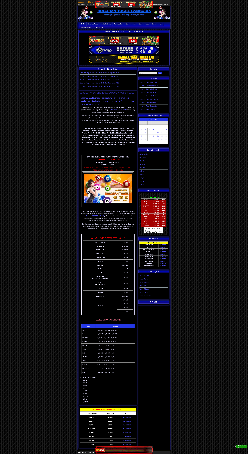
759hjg (142, 181)
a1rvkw (142, 184)
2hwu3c (142, 161)
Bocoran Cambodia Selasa (149, 99)
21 (158, 136)
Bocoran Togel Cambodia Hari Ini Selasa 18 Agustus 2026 (100, 86)
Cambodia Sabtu (157, 24)
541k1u (142, 164)
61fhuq (142, 171)
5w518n (142, 168)
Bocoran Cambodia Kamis (149, 86)
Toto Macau (143, 286)
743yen (142, 178)
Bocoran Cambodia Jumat (148, 82)
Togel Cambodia (145, 296)
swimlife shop (144, 154)
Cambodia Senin (93, 24)
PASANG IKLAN (98, 27)
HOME (82, 24)
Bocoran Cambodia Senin (148, 103)
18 (145, 136)
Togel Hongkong (145, 282)
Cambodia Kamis (131, 24)
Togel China (144, 292)
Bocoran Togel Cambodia (148, 106)
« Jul (140, 145)
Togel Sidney (144, 279)
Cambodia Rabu (118, 24)
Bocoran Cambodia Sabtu (148, 96)
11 (145, 133)
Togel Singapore (145, 275)
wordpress (143, 157)
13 (154, 133)
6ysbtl (142, 174)
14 (158, 133)
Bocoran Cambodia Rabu (148, 92)
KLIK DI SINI (127, 417)
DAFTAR (163, 245)
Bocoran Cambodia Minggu (149, 89)
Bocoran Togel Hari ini (147, 109)
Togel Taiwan (144, 289)
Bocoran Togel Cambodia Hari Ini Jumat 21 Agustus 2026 (99, 76)
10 (141, 133)
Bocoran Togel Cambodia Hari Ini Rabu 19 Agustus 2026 (99, 83)
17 (141, 136)
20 (154, 136)
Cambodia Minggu (85, 27)
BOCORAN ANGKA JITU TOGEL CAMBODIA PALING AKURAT (107, 93)
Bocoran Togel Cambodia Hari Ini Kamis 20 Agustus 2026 (100, 79)
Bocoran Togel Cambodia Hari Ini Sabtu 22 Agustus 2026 (99, 73)
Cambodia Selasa (106, 24)
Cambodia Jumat (144, 24)
